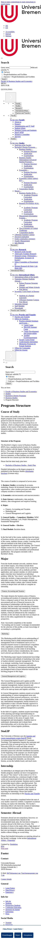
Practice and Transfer (32, 794)
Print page (4, 848)
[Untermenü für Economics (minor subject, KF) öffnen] (23, 181)
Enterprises (9, 912)
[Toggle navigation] (2, 58)
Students (8, 903)
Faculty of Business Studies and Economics (16, 81)
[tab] (20, 591)
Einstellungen (7, 935)
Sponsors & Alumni (12, 910)
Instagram (9, 925)
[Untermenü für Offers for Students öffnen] (29, 319)
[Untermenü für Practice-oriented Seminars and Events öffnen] (28, 323)
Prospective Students (12, 905)
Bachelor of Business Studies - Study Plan (20, 465)
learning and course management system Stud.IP (18, 737)
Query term (5, 68)
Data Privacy (10, 890)
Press (7, 914)
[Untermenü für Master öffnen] (20, 191)
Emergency (9, 892)
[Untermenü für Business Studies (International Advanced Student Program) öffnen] (33, 162)
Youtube (8, 923)
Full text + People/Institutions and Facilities (19, 77)
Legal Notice (10, 888)
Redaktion (14, 844)
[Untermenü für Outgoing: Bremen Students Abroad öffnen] (21, 281)
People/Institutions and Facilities (15, 74)
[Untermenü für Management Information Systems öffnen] (26, 218)
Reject (17, 935)
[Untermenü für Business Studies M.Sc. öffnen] (37, 193)
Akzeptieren (27, 935)
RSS (2, 846)
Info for (8, 901)
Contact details (6, 879)
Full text (6, 72)
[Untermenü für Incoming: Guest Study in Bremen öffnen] (15, 294)
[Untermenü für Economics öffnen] (28, 170)
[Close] (11, 118)
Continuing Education (13, 907)
